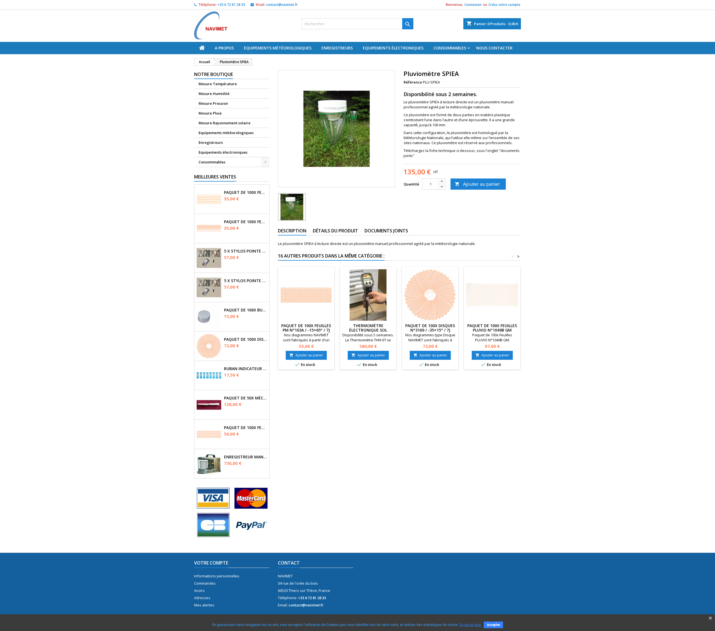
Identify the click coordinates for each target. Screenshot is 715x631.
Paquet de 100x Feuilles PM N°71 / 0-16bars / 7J (245, 222)
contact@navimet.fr (282, 4)
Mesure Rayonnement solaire (225, 122)
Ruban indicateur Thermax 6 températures (245, 368)
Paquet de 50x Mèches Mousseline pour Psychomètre (245, 398)
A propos (224, 48)
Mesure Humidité (214, 93)
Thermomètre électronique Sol (368, 328)
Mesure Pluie (210, 113)
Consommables (449, 48)
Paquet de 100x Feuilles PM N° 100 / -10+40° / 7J (245, 427)
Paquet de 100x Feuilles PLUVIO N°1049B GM (492, 328)
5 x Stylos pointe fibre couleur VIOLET (245, 251)
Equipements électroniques (393, 48)
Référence (413, 82)
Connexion (473, 4)
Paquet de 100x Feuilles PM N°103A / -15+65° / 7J (306, 328)
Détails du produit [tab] (335, 231)
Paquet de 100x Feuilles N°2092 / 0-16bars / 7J (245, 192)
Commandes (205, 583)
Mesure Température (218, 83)
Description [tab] (292, 231)
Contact (289, 563)
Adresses (202, 597)
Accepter (493, 625)
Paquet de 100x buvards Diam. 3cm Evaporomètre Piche (245, 310)
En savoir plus (470, 625)
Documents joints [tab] (386, 231)
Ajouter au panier (477, 184)
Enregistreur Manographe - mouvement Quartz (245, 457)
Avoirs (199, 590)
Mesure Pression (213, 103)
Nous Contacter (494, 48)
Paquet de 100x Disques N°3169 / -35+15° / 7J (245, 339)
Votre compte (211, 563)
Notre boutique (213, 74)
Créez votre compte (504, 4)
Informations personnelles (216, 575)
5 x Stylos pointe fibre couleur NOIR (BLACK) (245, 280)
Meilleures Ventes (215, 177)
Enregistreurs (337, 48)
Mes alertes (204, 605)
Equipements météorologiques (277, 48)
